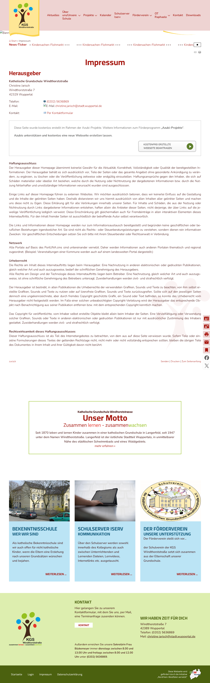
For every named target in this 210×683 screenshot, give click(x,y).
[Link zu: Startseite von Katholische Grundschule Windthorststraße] (24, 18)
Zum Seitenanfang (191, 361)
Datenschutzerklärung (69, 674)
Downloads (193, 15)
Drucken (175, 361)
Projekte (88, 15)
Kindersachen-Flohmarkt (31, 45)
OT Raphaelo (161, 15)
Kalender (105, 15)
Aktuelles (53, 15)
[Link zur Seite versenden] (195, 52)
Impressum (45, 674)
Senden (165, 361)
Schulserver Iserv (121, 15)
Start (14, 41)
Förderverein (141, 15)
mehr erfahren (104, 446)
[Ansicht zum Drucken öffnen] (199, 52)
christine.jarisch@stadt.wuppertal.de (78, 106)
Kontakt (178, 15)
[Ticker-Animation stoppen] (197, 45)
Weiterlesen (54, 574)
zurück (12, 361)
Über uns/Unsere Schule (69, 15)
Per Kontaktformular (60, 113)
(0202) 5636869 (58, 101)
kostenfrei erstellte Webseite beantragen (158, 146)
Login (31, 674)
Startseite (16, 674)
